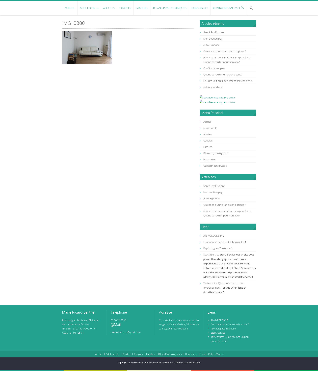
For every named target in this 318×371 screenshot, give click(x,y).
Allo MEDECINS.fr (212, 235)
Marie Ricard (141, 362)
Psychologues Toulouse (216, 248)
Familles (142, 8)
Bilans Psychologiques (169, 8)
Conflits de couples (214, 68)
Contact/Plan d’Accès (228, 8)
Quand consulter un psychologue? (222, 74)
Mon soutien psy (212, 38)
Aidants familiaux (212, 87)
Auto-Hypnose (211, 44)
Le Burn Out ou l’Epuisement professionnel (227, 80)
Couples (125, 8)
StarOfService (211, 254)
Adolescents (89, 8)
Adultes (109, 8)
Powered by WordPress (161, 362)
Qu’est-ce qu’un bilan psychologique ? (224, 51)
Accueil (70, 8)
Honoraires (199, 8)
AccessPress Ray (191, 362)
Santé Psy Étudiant (214, 32)
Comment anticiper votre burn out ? (223, 242)
